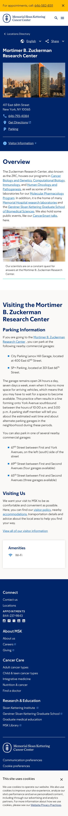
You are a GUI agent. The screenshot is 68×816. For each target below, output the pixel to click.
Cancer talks (45, 215)
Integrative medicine (17, 679)
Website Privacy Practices (46, 805)
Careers (8, 644)
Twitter (14, 620)
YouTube (18, 620)
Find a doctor (12, 690)
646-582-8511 (44, 5)
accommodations (15, 514)
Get (18, 122)
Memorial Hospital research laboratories (30, 202)
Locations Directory (18, 33)
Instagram (4, 620)
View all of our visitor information (25, 531)
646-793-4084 (18, 116)
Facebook (9, 620)
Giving (7, 650)
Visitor (21, 143)
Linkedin (23, 620)
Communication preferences (22, 760)
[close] (62, 779)
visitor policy (42, 510)
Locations (9, 605)
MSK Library (11, 725)
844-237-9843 (13, 615)
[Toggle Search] (56, 18)
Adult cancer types (15, 667)
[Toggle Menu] (62, 18)
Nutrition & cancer (15, 685)
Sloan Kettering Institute (19, 708)
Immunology (11, 184)
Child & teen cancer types (20, 673)
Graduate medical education (22, 719)
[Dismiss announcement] (63, 5)
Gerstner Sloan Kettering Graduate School (31, 713)
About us (9, 638)
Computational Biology (49, 180)
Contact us (10, 599)
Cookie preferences (16, 766)
